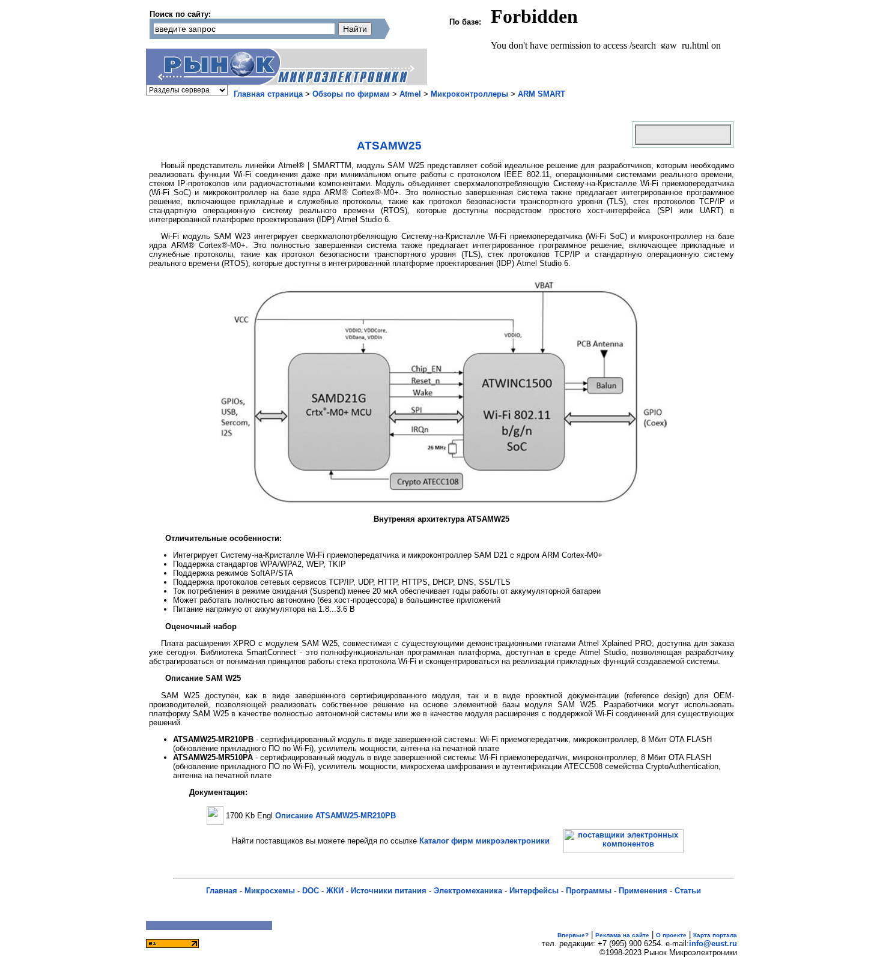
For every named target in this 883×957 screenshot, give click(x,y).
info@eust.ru (713, 943)
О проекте (671, 935)
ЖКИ (335, 890)
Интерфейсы (534, 890)
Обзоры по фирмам (351, 93)
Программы (588, 890)
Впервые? (573, 935)
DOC (310, 890)
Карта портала (715, 935)
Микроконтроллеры (469, 93)
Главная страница (268, 93)
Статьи (688, 890)
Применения (643, 890)
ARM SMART (541, 93)
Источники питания (388, 890)
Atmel (410, 93)
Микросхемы (269, 890)
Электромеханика (468, 890)
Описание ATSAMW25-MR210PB (335, 815)
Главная (221, 890)
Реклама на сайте (622, 935)
